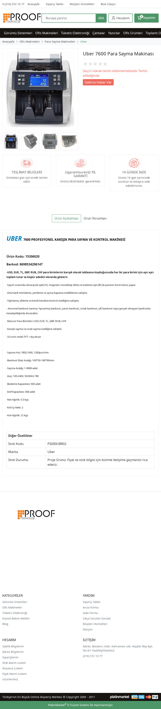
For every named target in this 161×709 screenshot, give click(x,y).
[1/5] (85, 63)
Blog (5, 624)
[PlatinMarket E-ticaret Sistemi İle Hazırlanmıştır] (119, 697)
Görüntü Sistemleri (14, 602)
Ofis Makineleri (12, 607)
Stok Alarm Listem (14, 663)
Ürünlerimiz (10, 679)
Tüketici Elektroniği (14, 613)
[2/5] (88, 63)
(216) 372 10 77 (92, 656)
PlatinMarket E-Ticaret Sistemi (68, 705)
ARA (101, 18)
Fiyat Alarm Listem (14, 674)
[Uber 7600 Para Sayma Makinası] (40, 89)
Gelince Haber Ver (98, 82)
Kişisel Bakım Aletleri (16, 618)
